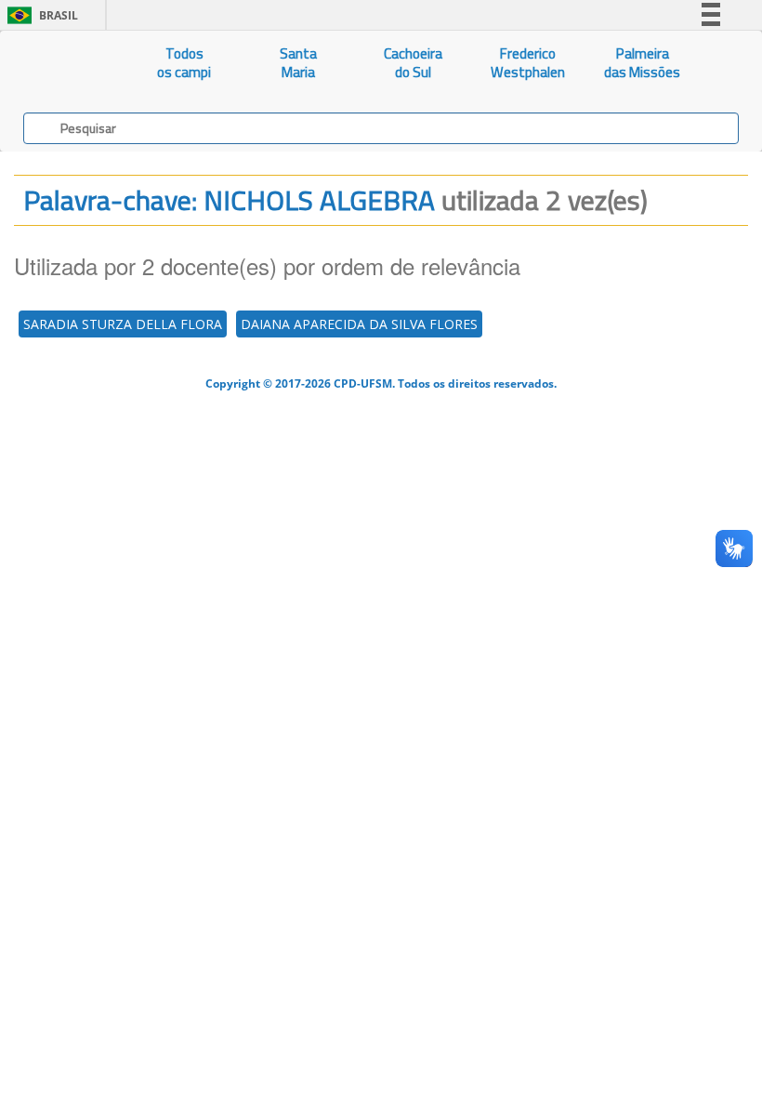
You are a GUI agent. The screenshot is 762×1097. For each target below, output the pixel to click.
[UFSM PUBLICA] (63, 63)
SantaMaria (298, 63)
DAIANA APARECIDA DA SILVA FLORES (359, 324)
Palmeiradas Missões (642, 63)
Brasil (39, 15)
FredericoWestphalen (528, 63)
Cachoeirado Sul (413, 63)
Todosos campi (184, 63)
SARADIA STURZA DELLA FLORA (122, 324)
